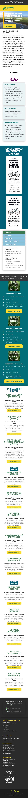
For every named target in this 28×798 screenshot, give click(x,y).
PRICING (8, 232)
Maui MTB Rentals (7, 747)
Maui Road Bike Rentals (8, 748)
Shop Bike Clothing (7, 762)
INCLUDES (8, 235)
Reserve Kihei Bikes (14, 346)
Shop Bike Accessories (8, 765)
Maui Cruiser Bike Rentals (9, 750)
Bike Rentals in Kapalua (14, 364)
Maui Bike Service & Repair (9, 759)
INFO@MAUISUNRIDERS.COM (9, 724)
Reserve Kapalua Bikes (14, 381)
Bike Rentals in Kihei (14, 329)
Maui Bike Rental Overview (9, 745)
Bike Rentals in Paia (14, 294)
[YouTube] (18, 791)
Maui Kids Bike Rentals (8, 753)
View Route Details (14, 410)
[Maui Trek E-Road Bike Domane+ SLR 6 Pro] (14, 173)
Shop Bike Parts (6, 767)
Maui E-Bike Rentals (7, 752)
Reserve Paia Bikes (14, 311)
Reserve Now (9, 26)
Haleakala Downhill (7, 737)
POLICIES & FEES (10, 244)
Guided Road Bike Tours (8, 740)
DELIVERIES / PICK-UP (12, 241)
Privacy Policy (16, 796)
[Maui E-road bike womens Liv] (14, 211)
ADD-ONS (8, 238)
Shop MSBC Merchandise (8, 763)
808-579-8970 (6, 722)
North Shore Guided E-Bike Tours (11, 738)
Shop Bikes (5, 760)
